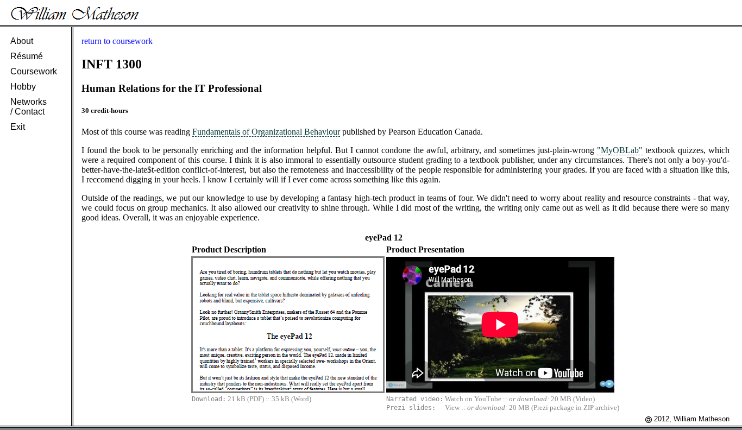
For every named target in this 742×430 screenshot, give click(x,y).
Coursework (33, 71)
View (452, 407)
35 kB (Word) (291, 399)
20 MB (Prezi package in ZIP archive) (564, 407)
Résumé (26, 56)
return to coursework (117, 41)
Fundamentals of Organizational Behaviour (266, 131)
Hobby (23, 86)
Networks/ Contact (28, 106)
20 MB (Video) (573, 399)
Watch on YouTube (473, 399)
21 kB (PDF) (246, 399)
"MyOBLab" (620, 150)
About (21, 41)
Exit (17, 126)
